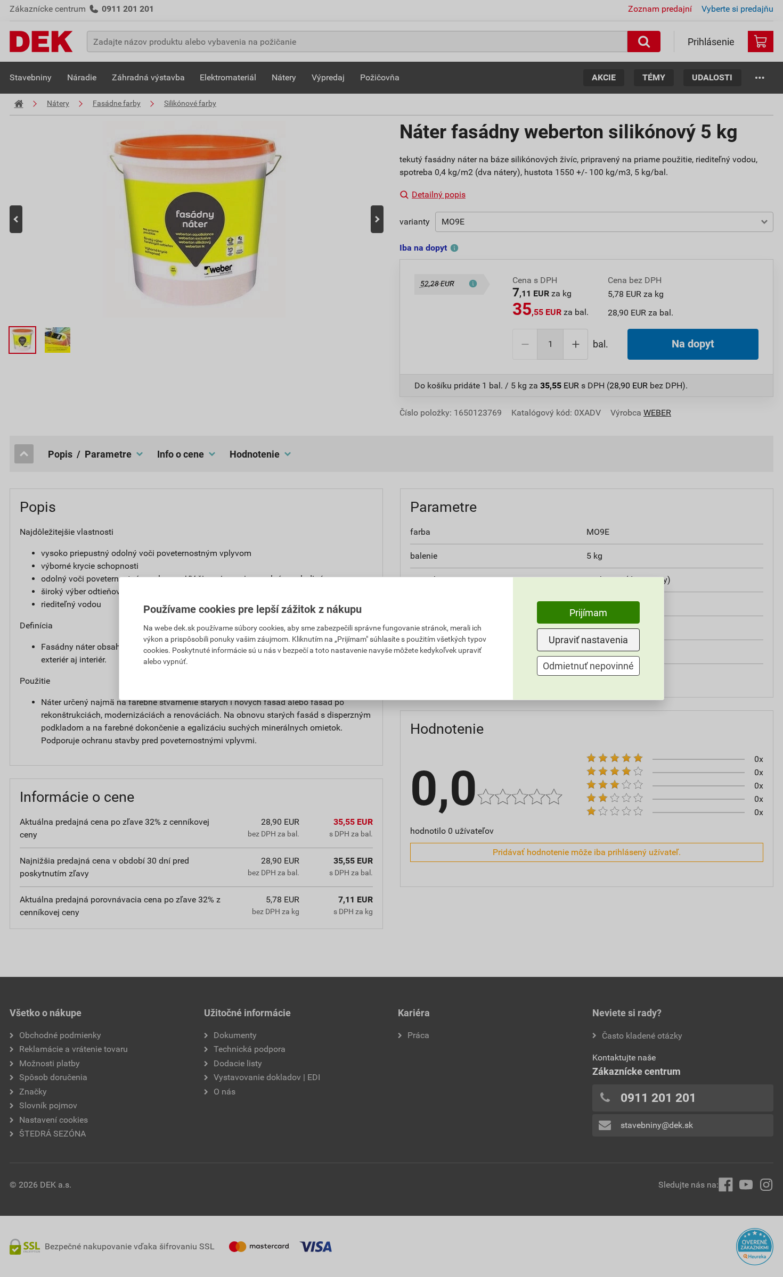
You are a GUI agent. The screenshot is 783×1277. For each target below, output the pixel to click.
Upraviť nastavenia (588, 639)
